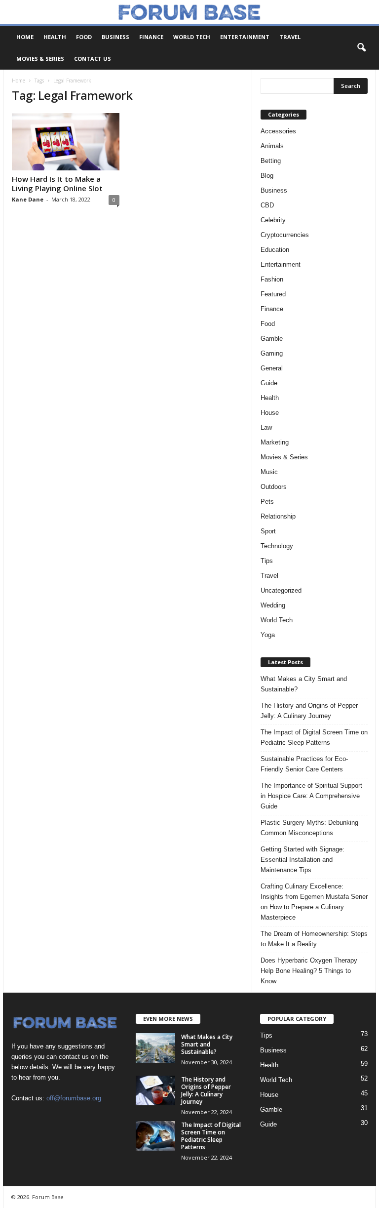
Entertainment (244, 36)
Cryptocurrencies (285, 235)
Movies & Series (40, 58)
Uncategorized (281, 590)
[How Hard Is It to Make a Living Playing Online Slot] (65, 141)
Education (275, 249)
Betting (271, 160)
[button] (361, 48)
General (272, 368)
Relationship (278, 516)
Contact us (92, 58)
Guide (269, 383)
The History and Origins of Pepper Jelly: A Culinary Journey (309, 711)
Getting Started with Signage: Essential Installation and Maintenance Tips (302, 860)
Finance (151, 36)
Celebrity (273, 220)
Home (25, 36)
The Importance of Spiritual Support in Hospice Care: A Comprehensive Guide (311, 796)
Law (266, 427)
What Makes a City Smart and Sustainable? (304, 684)
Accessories (278, 131)
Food (84, 36)
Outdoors (274, 486)
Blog (267, 175)
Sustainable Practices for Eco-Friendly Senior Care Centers (304, 764)
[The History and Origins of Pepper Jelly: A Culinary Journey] (155, 1090)
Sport (268, 531)
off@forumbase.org (73, 1098)
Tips (267, 560)
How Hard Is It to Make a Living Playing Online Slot (57, 183)
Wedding (273, 605)
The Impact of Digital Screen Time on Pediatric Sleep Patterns (314, 737)
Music (269, 472)
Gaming (272, 353)
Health (54, 36)
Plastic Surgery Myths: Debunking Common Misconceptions (309, 828)
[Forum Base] (189, 12)
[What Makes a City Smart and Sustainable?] (155, 1048)
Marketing (275, 442)
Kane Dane (27, 199)
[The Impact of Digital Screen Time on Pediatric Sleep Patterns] (155, 1136)
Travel (290, 36)
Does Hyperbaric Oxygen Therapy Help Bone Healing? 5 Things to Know (309, 971)
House (270, 412)
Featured (273, 294)
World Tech (191, 36)
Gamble (272, 338)
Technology (277, 546)
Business (115, 36)
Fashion (272, 279)
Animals (272, 146)
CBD (267, 205)
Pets (267, 501)
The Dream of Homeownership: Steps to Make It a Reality (314, 939)
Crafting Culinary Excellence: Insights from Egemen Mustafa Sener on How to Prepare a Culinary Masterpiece (314, 902)
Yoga (268, 635)
